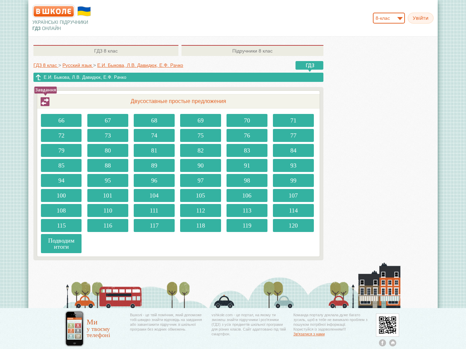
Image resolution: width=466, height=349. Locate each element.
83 (247, 150)
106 (246, 195)
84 (293, 150)
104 (154, 195)
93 (293, 165)
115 (61, 225)
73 (108, 135)
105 (200, 195)
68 (154, 120)
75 (201, 135)
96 (154, 180)
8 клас (106, 51)
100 (61, 195)
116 (107, 225)
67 (108, 120)
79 (61, 150)
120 (293, 225)
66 (61, 120)
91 (247, 165)
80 (108, 150)
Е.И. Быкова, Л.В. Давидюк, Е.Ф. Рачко (85, 77)
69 (201, 120)
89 (154, 165)
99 (293, 180)
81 (154, 150)
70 (247, 120)
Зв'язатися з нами (309, 334)
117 (154, 225)
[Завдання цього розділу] (45, 101)
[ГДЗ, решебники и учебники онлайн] (53, 11)
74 (154, 135)
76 (247, 135)
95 (108, 180)
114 (293, 210)
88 (108, 165)
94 (61, 180)
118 (200, 225)
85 (61, 165)
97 (201, 180)
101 (107, 195)
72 (61, 135)
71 (293, 120)
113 (247, 210)
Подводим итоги (61, 243)
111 (154, 210)
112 (200, 210)
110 (107, 210)
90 (201, 165)
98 (247, 180)
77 (293, 135)
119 (247, 225)
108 (61, 210)
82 (201, 150)
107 (293, 195)
